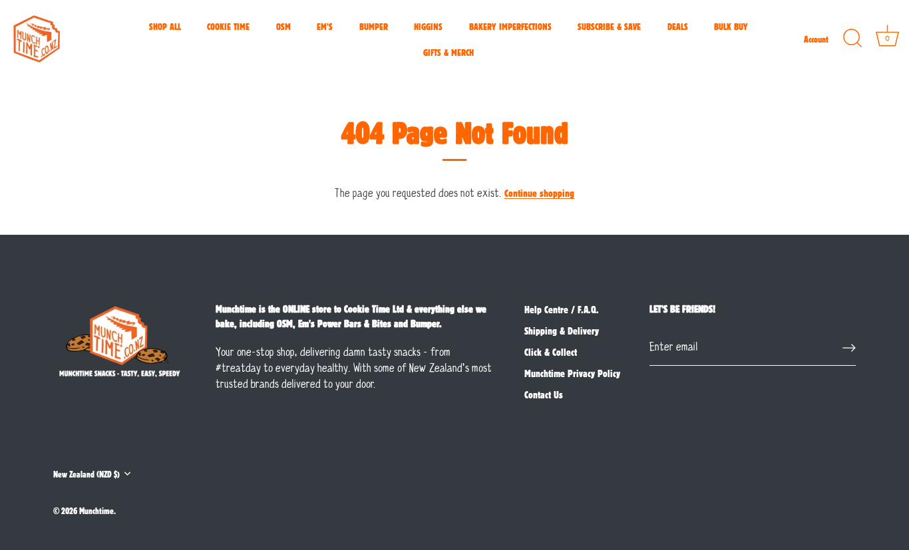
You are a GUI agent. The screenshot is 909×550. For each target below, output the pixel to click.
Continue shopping (539, 193)
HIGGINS (428, 26)
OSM (283, 26)
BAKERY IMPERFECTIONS (510, 26)
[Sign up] (849, 348)
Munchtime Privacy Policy (572, 373)
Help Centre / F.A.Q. (561, 309)
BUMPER (373, 26)
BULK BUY (731, 26)
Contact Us (543, 394)
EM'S (325, 26)
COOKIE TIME (228, 26)
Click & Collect (550, 351)
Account (816, 38)
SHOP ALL (165, 26)
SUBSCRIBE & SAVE (609, 26)
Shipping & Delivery (561, 330)
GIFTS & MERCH (448, 52)
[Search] (852, 38)
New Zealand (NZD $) (86, 474)
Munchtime (96, 510)
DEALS (677, 26)
